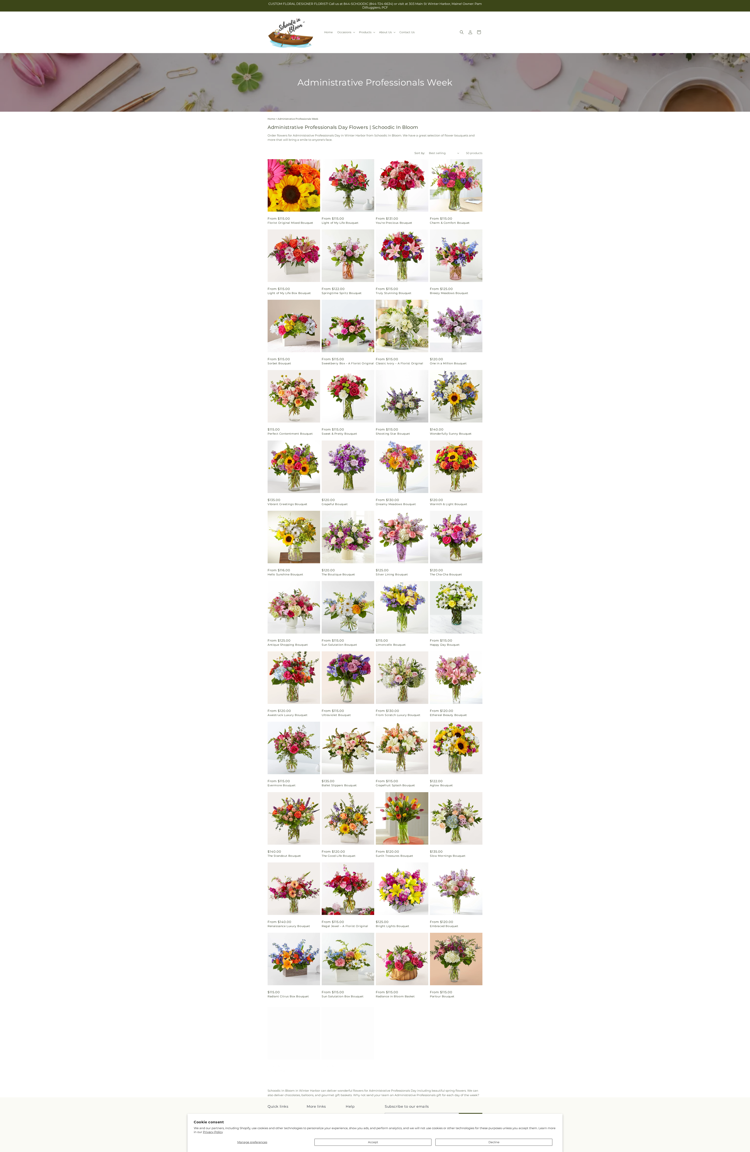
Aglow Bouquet (441, 785)
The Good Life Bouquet (339, 856)
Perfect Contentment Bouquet (290, 433)
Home (271, 118)
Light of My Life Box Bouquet (289, 293)
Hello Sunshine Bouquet (285, 574)
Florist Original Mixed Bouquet (290, 223)
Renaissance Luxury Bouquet (289, 926)
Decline (493, 1142)
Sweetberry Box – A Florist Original (348, 363)
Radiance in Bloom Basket (395, 996)
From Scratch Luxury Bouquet (398, 715)
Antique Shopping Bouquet (288, 644)
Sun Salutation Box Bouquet (343, 996)
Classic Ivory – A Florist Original (399, 363)
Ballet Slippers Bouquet (339, 785)
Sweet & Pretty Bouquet (339, 433)
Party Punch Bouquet (337, 1066)
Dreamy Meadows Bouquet (396, 504)
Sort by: (419, 153)
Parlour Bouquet (442, 996)
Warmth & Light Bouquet (448, 504)
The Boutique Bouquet (338, 574)
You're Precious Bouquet (394, 223)
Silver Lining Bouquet (392, 574)
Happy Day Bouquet (445, 644)
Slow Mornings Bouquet (448, 856)
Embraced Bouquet (444, 926)
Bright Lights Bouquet (392, 926)
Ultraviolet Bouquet (336, 715)
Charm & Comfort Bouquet (450, 223)
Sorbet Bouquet (279, 363)
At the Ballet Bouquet (284, 1066)
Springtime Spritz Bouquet (342, 293)
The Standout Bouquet (284, 856)
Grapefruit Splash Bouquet (395, 785)
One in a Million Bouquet (448, 363)
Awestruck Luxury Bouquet (287, 715)
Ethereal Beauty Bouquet (448, 715)
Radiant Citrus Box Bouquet (288, 996)
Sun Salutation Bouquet (339, 644)
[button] (346, 32)
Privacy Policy (213, 1132)
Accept (373, 1142)
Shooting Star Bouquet (393, 433)
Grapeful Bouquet (335, 504)
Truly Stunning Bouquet (393, 293)
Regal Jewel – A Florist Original (345, 926)
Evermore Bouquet (282, 785)
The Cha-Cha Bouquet (446, 574)
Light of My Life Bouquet (340, 223)
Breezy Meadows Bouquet (449, 293)
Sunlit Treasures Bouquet (394, 856)
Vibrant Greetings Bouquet (287, 504)
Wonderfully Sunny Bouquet (451, 433)
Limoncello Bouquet (391, 644)
